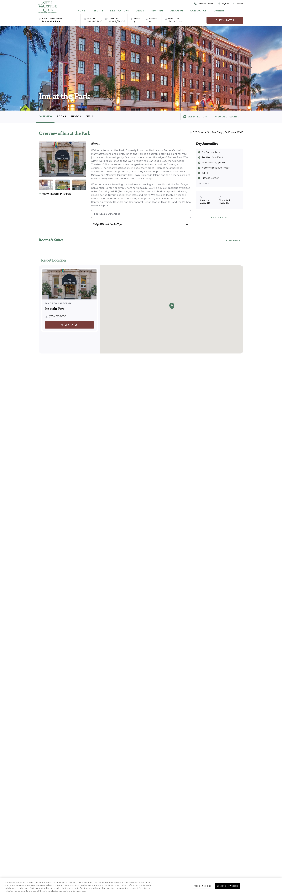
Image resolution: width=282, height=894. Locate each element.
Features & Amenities (107, 214)
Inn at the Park (54, 309)
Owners (219, 10)
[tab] (81, 10)
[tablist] (151, 10)
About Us (176, 10)
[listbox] (138, 21)
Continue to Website (227, 886)
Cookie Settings (202, 886)
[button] (238, 3)
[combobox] (58, 21)
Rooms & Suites (51, 240)
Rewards (157, 10)
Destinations (119, 10)
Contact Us (198, 10)
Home (81, 10)
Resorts (97, 10)
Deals (140, 10)
